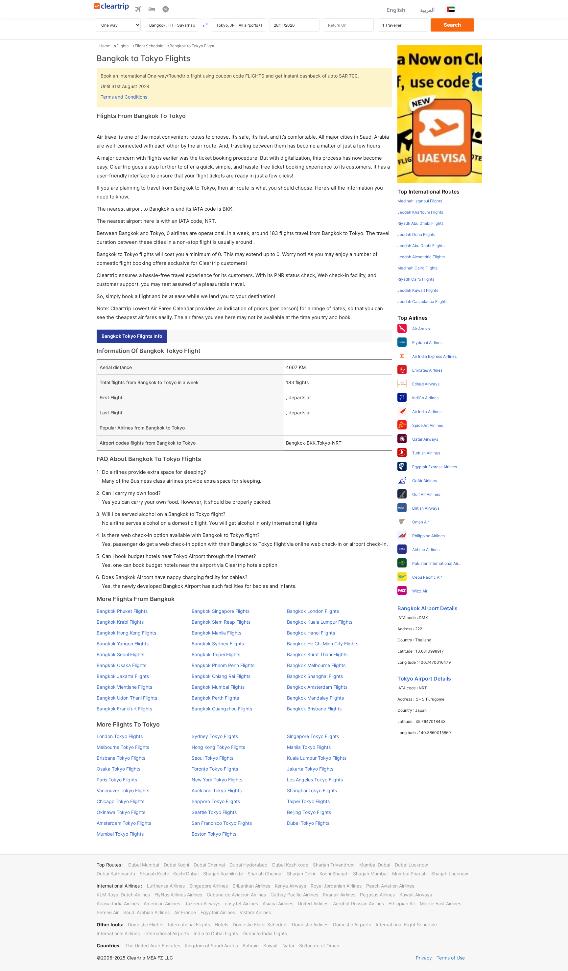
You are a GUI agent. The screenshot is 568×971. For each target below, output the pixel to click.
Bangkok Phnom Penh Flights (223, 665)
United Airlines (313, 903)
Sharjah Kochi (154, 873)
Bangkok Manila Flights (216, 633)
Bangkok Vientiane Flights (124, 687)
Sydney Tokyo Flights (215, 736)
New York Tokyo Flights (217, 779)
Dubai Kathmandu (116, 873)
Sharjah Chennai (265, 873)
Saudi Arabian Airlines (146, 912)
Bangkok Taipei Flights (216, 654)
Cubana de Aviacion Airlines (236, 894)
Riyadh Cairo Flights (415, 279)
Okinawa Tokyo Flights (121, 812)
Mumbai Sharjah (409, 873)
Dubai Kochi (176, 864)
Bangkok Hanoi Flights (311, 633)
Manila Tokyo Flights (309, 747)
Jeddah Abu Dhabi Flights (420, 245)
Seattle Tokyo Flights (214, 812)
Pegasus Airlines (377, 894)
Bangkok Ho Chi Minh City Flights (322, 643)
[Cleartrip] (111, 7)
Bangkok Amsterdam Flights (317, 687)
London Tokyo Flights (120, 736)
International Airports (166, 933)
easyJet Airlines (241, 903)
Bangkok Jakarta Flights (123, 676)
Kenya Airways (290, 886)
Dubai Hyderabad (248, 864)
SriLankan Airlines (251, 886)
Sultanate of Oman (319, 945)
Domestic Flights (145, 924)
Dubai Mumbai (143, 864)
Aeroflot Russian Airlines (358, 903)
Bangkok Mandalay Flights (315, 698)
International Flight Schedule (406, 924)
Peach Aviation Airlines (390, 886)
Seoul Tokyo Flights (212, 758)
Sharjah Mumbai (370, 873)
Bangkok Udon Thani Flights (127, 698)
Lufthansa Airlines (166, 886)
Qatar (288, 945)
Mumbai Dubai (374, 864)
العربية (427, 10)
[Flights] (138, 10)
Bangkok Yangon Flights (123, 643)
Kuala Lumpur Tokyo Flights (316, 758)
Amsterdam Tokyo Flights (124, 823)
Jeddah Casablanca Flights (422, 301)
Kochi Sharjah (334, 873)
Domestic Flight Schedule (260, 924)
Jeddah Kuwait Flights (417, 290)
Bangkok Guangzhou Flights (222, 708)
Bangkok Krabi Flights (120, 622)
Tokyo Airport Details (424, 678)
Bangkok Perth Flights (215, 698)
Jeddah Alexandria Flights (421, 256)
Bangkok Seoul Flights (120, 654)
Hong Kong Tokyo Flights (218, 747)
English (396, 10)
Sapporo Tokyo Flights (216, 801)
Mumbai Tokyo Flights (120, 834)
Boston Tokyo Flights (214, 834)
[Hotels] (152, 10)
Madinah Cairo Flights (417, 268)
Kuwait (270, 945)
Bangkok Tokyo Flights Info (132, 336)
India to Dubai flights (216, 933)
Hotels (221, 924)
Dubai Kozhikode (290, 864)
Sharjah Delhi (301, 873)
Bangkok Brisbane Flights (314, 708)
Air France (185, 912)
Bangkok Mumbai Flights (218, 687)
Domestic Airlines (310, 924)
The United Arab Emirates (152, 945)
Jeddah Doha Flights (416, 234)
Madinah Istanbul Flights (419, 200)
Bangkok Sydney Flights (218, 643)
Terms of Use (451, 957)
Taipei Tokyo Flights (308, 801)
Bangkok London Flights (313, 611)
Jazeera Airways (202, 903)
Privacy (424, 957)
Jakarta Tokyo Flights (310, 769)
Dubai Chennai (209, 864)
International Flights (189, 924)
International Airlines (118, 933)
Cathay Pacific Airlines (294, 894)
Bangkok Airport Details (427, 608)
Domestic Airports (352, 924)
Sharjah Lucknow (449, 873)
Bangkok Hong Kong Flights (126, 633)
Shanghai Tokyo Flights (312, 790)
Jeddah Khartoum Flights (420, 212)
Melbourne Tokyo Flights (123, 747)
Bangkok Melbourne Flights (316, 665)
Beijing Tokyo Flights (309, 812)
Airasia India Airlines (118, 903)
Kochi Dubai (186, 873)
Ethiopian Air (402, 903)
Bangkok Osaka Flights (121, 665)
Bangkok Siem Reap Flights (221, 622)
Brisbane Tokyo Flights (121, 758)
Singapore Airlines (208, 886)
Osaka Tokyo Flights (118, 769)
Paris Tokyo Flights (117, 779)
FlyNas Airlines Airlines (178, 894)
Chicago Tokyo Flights (120, 801)
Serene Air (108, 912)
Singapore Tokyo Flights (313, 736)
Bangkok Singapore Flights (220, 611)
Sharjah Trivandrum (334, 864)
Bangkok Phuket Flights (122, 611)
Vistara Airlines (255, 912)
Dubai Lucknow (411, 864)
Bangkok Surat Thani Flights (317, 654)
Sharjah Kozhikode (223, 873)
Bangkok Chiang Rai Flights (221, 676)
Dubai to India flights (265, 933)
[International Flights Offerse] (166, 10)
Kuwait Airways (415, 894)
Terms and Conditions (124, 97)
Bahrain (251, 945)
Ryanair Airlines (339, 894)
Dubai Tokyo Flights (308, 823)
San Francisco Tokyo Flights (222, 823)
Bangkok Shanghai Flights (315, 676)
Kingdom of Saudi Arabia (211, 945)
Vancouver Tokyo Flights (123, 790)
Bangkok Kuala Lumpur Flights (319, 622)
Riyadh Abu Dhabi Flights (420, 223)
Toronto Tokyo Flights (215, 769)
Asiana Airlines (278, 903)
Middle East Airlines (440, 903)
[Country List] (450, 9)
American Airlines (162, 903)
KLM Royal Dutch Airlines (123, 894)
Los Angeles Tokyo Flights (315, 779)
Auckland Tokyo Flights (217, 790)
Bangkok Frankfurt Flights (124, 708)
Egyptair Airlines (218, 912)
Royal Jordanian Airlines (336, 886)
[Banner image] (439, 113)
